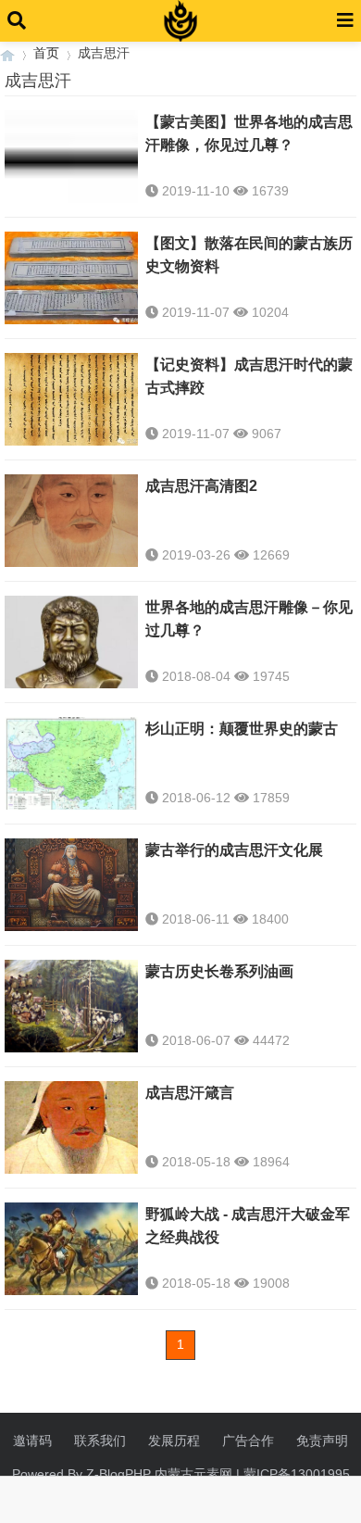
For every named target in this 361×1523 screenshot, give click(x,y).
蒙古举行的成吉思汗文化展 (234, 850)
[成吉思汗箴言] (71, 1129)
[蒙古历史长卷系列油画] (71, 1008)
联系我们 (100, 1440)
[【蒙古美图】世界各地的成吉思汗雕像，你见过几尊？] (71, 158)
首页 (46, 52)
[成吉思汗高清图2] (71, 522)
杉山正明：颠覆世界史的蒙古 (241, 728)
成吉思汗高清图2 (201, 486)
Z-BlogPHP (118, 1473)
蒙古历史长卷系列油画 (219, 971)
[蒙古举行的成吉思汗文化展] (71, 886)
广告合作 (248, 1440)
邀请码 (32, 1440)
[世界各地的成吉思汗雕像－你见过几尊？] (71, 644)
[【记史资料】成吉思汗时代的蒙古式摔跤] (71, 401)
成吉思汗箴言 (189, 1093)
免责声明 (322, 1440)
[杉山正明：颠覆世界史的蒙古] (71, 765)
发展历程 (174, 1440)
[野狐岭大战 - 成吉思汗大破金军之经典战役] (71, 1250)
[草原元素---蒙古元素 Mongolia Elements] (7, 53)
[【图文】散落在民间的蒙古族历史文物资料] (71, 280)
